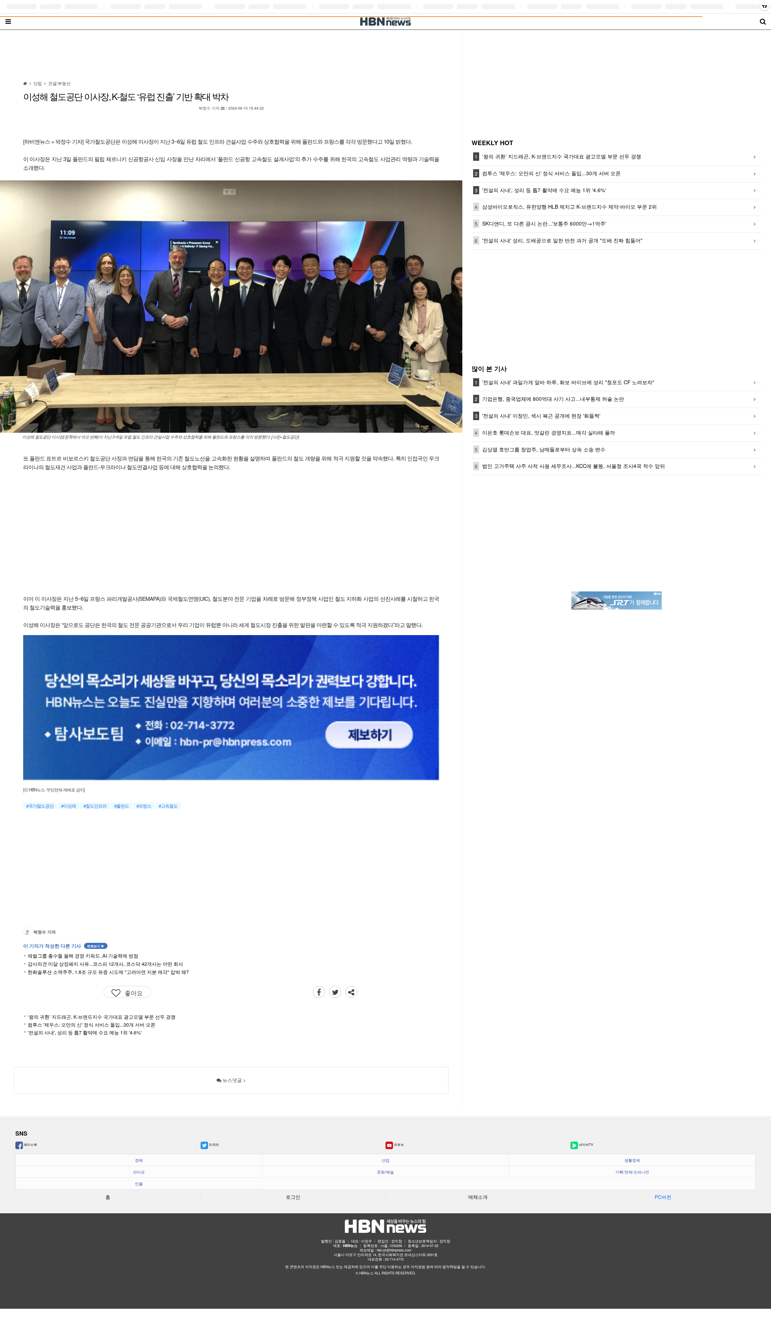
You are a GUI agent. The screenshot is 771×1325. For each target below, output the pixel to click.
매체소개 (478, 1196)
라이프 (139, 1172)
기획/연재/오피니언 (632, 1172)
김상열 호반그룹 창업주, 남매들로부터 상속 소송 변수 (543, 449)
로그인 (293, 1196)
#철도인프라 (95, 806)
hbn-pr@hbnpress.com (394, 1250)
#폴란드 (121, 806)
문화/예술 (385, 1172)
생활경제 (632, 1160)
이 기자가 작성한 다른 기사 (64, 945)
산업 (385, 1160)
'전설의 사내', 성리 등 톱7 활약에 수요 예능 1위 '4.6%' (85, 1032)
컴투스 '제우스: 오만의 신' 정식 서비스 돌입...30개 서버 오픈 (91, 1024)
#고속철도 (168, 806)
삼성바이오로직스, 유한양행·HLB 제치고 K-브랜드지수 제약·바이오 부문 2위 (569, 206)
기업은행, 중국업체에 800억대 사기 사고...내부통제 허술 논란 (553, 398)
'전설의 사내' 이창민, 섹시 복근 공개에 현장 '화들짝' (541, 415)
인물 (139, 1183)
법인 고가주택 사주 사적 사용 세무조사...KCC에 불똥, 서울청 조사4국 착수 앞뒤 (573, 465)
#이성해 (68, 806)
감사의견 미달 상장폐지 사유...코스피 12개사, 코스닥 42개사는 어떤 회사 (105, 964)
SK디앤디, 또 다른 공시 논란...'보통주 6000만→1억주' (544, 223)
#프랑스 (143, 806)
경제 (139, 1160)
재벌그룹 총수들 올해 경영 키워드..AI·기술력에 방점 (83, 955)
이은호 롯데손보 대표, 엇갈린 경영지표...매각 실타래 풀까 (548, 432)
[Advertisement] (231, 57)
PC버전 (663, 1196)
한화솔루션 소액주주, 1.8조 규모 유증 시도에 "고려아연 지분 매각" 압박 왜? (108, 972)
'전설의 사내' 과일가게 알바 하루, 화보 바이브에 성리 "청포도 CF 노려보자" (568, 382)
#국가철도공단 (40, 806)
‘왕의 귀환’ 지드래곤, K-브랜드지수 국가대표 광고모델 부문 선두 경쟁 (102, 1016)
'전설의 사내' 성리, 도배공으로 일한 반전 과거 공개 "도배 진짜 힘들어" (562, 240)
